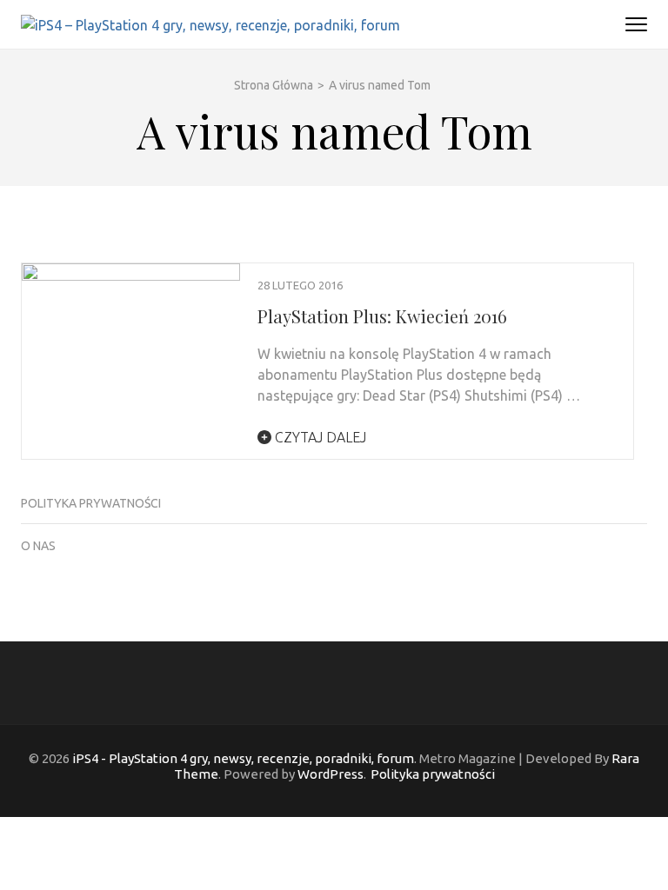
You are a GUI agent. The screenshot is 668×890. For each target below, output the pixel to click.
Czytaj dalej (318, 437)
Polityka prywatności (91, 503)
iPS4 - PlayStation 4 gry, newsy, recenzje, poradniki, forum (243, 758)
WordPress (330, 774)
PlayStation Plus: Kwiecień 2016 (382, 316)
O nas (38, 546)
